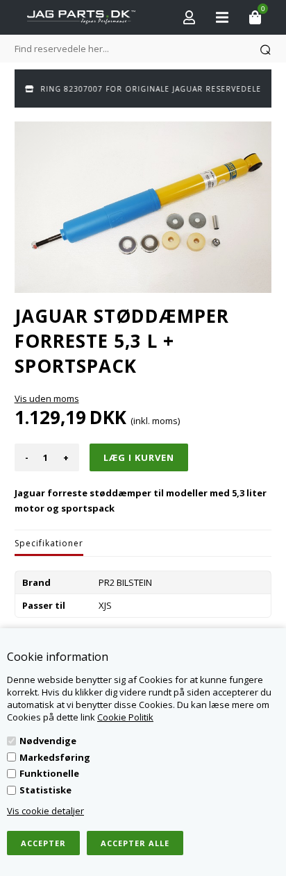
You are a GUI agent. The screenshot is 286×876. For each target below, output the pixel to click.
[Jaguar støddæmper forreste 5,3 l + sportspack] (143, 207)
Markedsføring (54, 757)
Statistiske (45, 790)
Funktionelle (49, 773)
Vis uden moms (47, 398)
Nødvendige (47, 740)
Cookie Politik (125, 717)
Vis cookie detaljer (45, 811)
